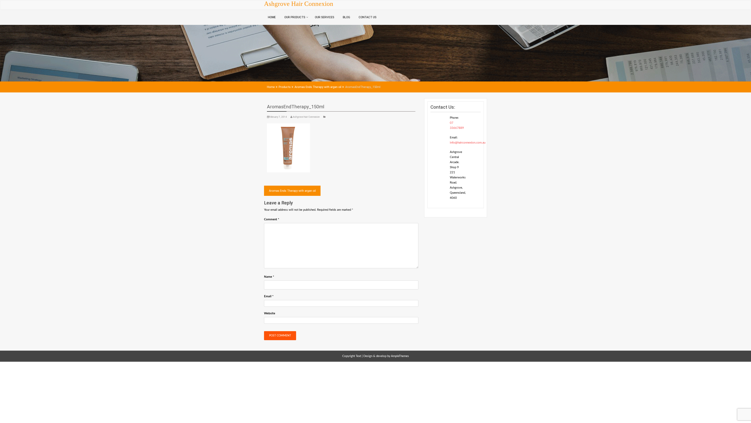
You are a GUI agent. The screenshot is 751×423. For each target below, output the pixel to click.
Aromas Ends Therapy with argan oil (292, 191)
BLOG (346, 17)
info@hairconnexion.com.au (467, 142)
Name (269, 276)
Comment (271, 219)
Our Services (324, 17)
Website (269, 313)
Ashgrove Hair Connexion (298, 3)
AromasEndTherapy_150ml (295, 106)
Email (268, 296)
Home (272, 17)
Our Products (294, 17)
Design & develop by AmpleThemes (386, 356)
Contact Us (367, 17)
